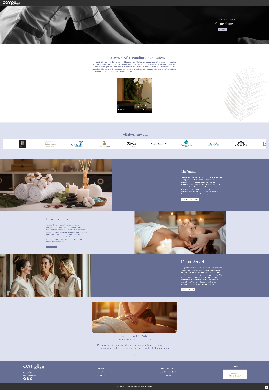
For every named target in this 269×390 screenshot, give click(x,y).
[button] (265, 3)
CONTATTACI (52, 247)
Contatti (168, 376)
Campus (101, 368)
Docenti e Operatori (168, 368)
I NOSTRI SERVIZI (188, 289)
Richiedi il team (187, 31)
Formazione (101, 372)
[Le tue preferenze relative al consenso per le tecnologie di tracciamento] (266, 387)
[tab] (134, 355)
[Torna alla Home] (11, 3)
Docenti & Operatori (190, 199)
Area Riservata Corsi (168, 372)
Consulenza (101, 376)
